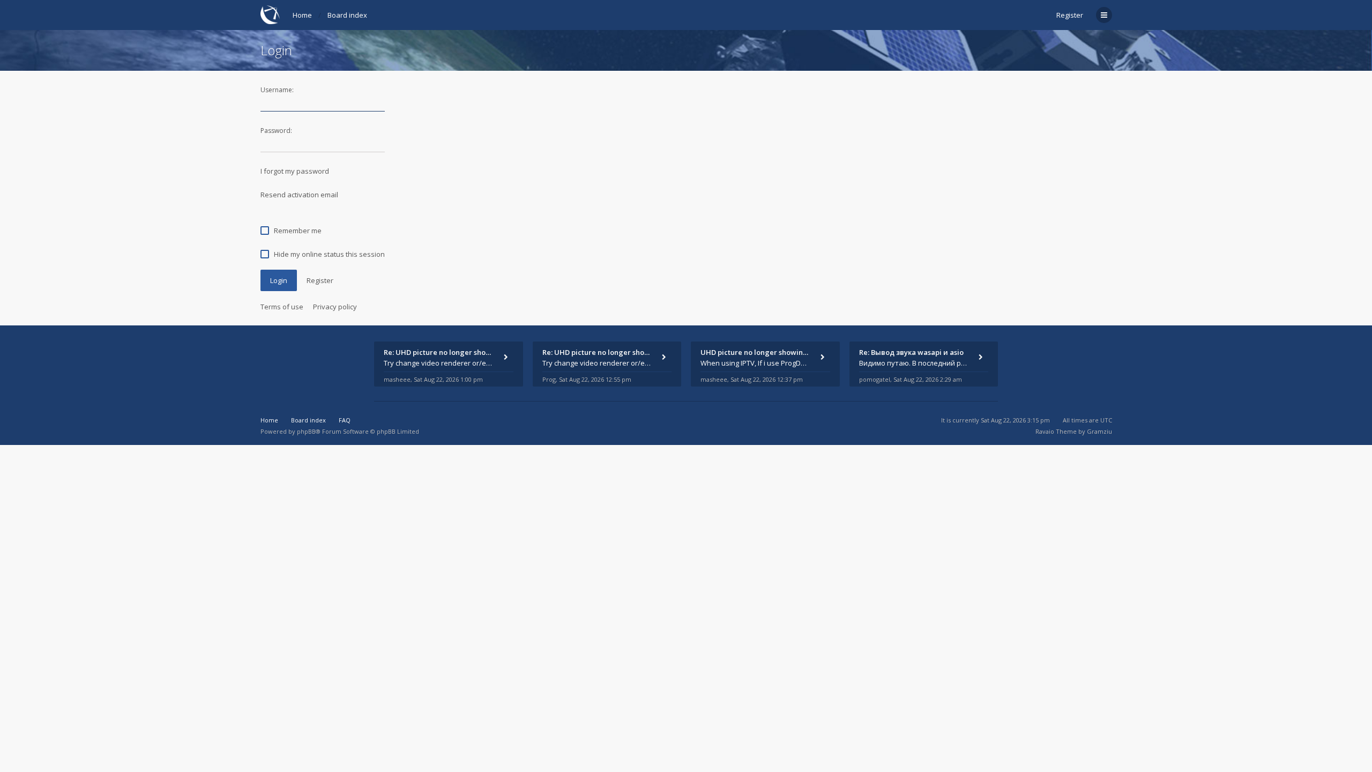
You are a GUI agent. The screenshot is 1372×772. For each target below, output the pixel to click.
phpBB (306, 431)
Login (278, 280)
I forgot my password (294, 171)
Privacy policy (335, 306)
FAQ (345, 420)
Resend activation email (299, 194)
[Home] (270, 14)
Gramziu (1099, 431)
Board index (347, 15)
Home (302, 15)
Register (1069, 15)
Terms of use (281, 306)
